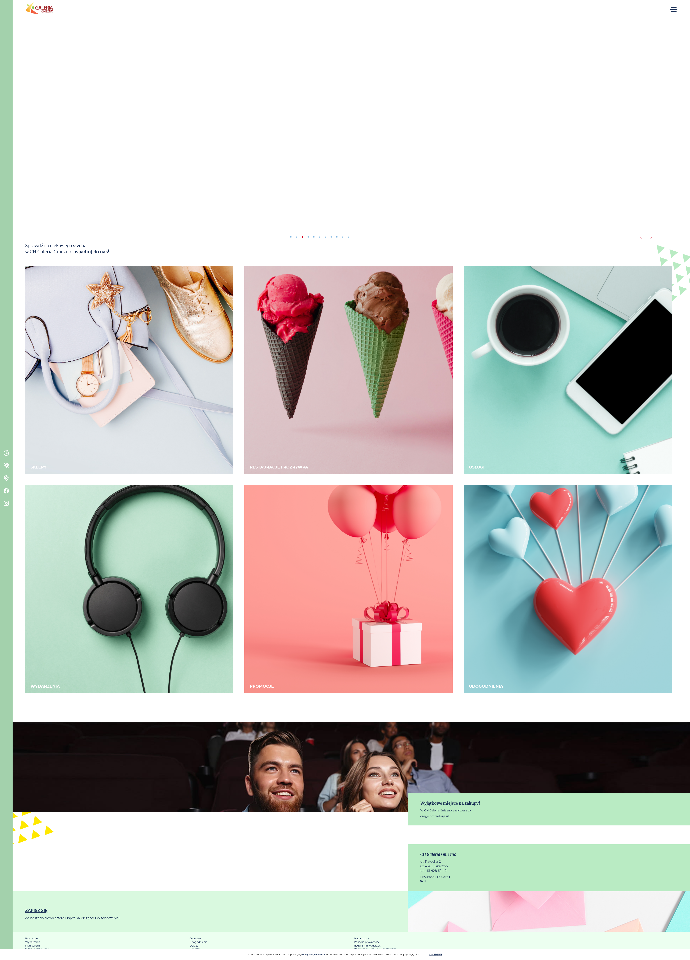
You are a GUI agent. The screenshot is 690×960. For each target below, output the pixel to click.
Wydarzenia (32, 942)
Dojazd (194, 946)
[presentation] (640, 237)
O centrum (196, 938)
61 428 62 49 (437, 871)
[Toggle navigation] (673, 7)
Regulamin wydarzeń (367, 946)
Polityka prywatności (367, 942)
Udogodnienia (198, 942)
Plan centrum (33, 946)
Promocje (31, 938)
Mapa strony (362, 938)
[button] (291, 237)
